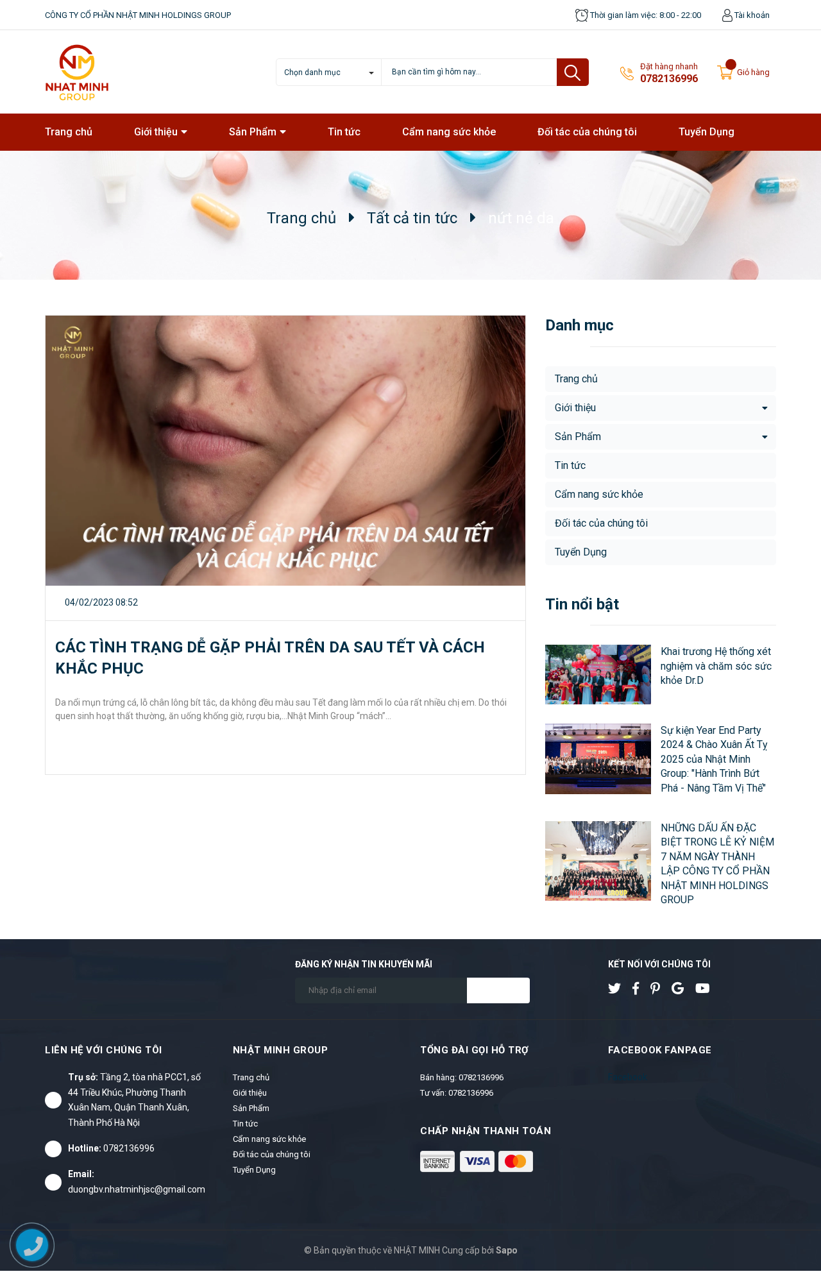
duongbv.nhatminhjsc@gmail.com (136, 1189)
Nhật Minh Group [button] (280, 1050)
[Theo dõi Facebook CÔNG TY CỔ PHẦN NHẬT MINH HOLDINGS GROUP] (640, 988)
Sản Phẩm (578, 436)
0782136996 (669, 78)
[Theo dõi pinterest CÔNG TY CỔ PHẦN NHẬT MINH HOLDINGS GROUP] (660, 988)
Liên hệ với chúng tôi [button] (103, 1050)
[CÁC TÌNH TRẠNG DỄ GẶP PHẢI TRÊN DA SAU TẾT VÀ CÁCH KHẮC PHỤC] (285, 451)
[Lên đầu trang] (785, 1211)
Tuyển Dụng (581, 552)
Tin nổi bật (582, 604)
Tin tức (570, 465)
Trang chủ (576, 379)
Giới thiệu (575, 408)
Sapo (507, 1250)
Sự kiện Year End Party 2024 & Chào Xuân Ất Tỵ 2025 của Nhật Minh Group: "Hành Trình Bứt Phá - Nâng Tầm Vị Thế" (714, 759)
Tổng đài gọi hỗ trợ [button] (474, 1050)
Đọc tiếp (81, 751)
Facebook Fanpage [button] (660, 1050)
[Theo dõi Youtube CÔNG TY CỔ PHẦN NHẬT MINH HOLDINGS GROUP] (707, 988)
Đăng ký (498, 990)
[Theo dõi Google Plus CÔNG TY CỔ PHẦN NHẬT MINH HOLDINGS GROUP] (682, 988)
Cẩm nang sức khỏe (599, 494)
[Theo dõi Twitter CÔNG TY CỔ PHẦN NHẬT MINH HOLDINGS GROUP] (619, 988)
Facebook (627, 1077)
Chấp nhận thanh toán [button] (485, 1131)
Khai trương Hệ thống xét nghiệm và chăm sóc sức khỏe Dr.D (716, 665)
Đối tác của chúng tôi (601, 523)
